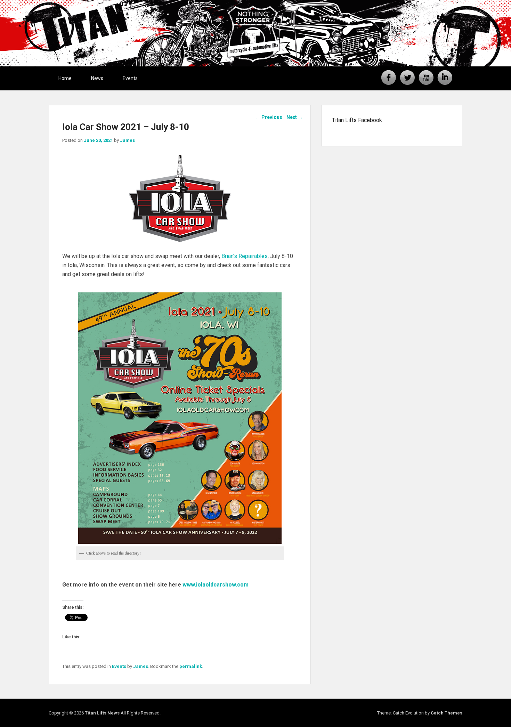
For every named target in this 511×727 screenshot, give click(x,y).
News (97, 78)
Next (294, 117)
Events (130, 78)
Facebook (388, 77)
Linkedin (445, 77)
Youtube (426, 77)
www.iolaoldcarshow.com (215, 584)
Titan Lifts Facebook (357, 120)
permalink (190, 666)
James (127, 140)
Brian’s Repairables (244, 256)
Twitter (407, 77)
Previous (269, 117)
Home (65, 78)
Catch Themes (446, 713)
